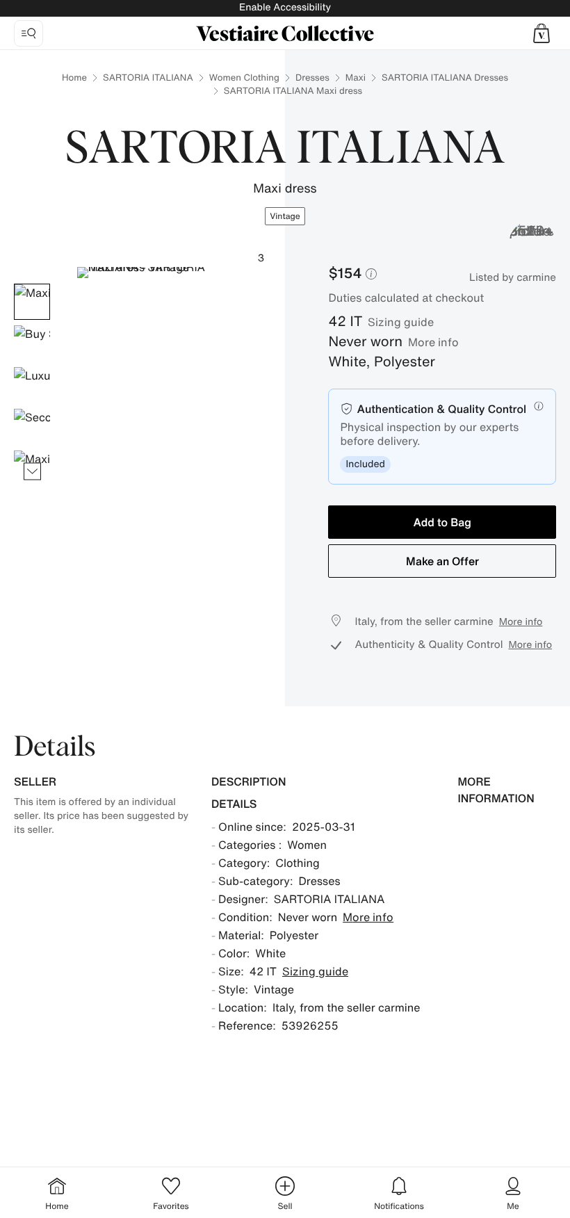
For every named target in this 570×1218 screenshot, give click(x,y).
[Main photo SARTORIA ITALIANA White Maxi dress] (32, 302)
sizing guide (401, 322)
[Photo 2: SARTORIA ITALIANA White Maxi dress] (32, 343)
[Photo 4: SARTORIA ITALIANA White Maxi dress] (32, 427)
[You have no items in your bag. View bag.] (541, 33)
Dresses (312, 77)
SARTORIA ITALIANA (148, 77)
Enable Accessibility (285, 7)
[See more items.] (32, 471)
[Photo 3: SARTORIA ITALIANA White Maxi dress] (32, 385)
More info (433, 342)
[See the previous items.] (32, 284)
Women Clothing (244, 77)
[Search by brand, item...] (28, 33)
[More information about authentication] (538, 406)
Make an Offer (442, 561)
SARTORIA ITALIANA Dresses (445, 77)
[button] (541, 33)
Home (74, 77)
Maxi (355, 77)
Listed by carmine (512, 277)
